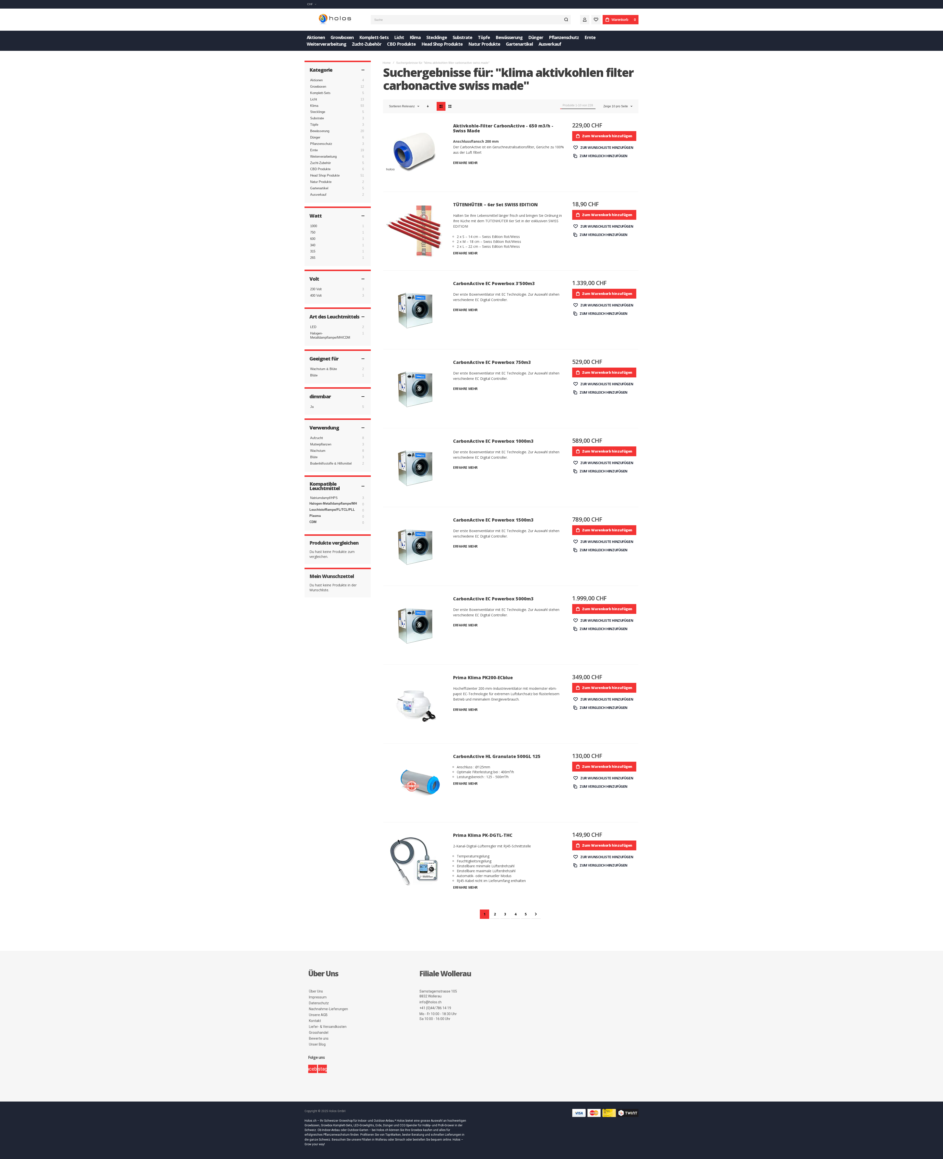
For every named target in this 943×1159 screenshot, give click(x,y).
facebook (312, 1069)
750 (312, 232)
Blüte (314, 375)
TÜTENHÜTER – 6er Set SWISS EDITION (495, 204)
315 (312, 251)
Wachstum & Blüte (323, 369)
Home (387, 63)
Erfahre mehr (465, 162)
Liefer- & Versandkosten (328, 1027)
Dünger (315, 137)
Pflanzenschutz (321, 144)
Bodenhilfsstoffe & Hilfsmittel (331, 463)
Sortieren (395, 106)
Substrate (317, 118)
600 (312, 239)
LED (313, 327)
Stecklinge (317, 112)
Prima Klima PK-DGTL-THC (483, 835)
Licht (313, 99)
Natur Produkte (321, 182)
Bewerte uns (319, 1038)
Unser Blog (317, 1044)
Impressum (318, 997)
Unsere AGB (318, 1015)
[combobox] (471, 19)
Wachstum (317, 451)
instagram (322, 1069)
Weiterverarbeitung (323, 156)
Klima (314, 106)
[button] (312, 4)
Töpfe (314, 124)
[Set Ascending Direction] (427, 106)
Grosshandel (318, 1033)
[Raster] (449, 106)
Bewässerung (319, 131)
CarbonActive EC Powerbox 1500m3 (493, 520)
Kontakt (315, 1021)
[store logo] (334, 20)
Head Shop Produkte (325, 175)
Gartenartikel (319, 188)
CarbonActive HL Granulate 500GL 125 (497, 756)
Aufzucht (316, 438)
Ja (312, 407)
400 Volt (316, 295)
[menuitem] (316, 37)
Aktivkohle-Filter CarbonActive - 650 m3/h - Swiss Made (503, 128)
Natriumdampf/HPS (324, 498)
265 (312, 258)
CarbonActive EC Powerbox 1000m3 (493, 441)
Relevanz (409, 106)
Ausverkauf (318, 194)
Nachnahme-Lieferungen (328, 1009)
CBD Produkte (320, 169)
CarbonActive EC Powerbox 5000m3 (493, 599)
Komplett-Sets (320, 93)
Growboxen (318, 86)
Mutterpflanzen (320, 444)
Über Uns (316, 991)
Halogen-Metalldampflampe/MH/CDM (330, 335)
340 (312, 245)
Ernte (314, 150)
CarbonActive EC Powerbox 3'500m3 (494, 283)
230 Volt (316, 289)
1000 (313, 226)
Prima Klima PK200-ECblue (483, 677)
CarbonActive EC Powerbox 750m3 (492, 362)
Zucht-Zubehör (320, 163)
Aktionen (316, 80)
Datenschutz (319, 1003)
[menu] (471, 40)
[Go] (566, 19)
